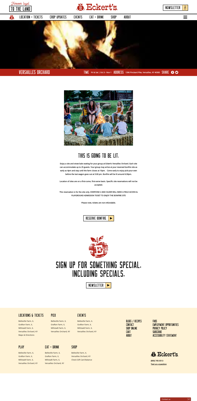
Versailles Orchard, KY (28, 331)
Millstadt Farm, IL (25, 328)
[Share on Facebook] (172, 72)
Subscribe (157, 332)
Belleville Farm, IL (26, 321)
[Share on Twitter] (177, 72)
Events (78, 17)
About (127, 17)
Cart (128, 332)
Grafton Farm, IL (25, 324)
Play (21, 347)
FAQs (155, 321)
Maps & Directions (26, 335)
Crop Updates (58, 17)
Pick (53, 315)
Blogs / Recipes (134, 321)
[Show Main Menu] (185, 17)
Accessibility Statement (165, 335)
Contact (130, 325)
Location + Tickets (31, 17)
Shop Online (131, 328)
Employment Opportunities (166, 325)
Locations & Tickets (31, 315)
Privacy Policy (160, 328)
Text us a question (159, 364)
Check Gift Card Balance (81, 360)
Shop (114, 17)
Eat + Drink (96, 17)
